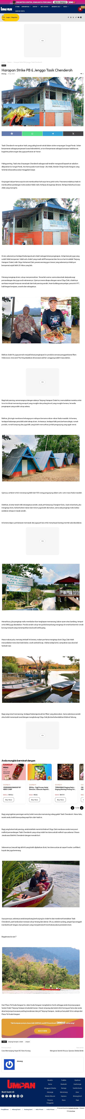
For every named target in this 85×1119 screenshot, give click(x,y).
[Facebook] (68, 17)
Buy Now (8, 800)
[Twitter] (73, 17)
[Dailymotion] (81, 17)
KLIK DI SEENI (42, 1031)
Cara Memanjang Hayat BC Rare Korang (16, 1051)
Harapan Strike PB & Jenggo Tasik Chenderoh (37, 70)
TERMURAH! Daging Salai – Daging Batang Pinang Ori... (65, 788)
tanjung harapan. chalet (15, 1041)
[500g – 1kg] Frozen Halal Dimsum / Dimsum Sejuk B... (39, 788)
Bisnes (10, 62)
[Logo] (6, 9)
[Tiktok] (76, 17)
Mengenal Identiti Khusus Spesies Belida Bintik (66, 1051)
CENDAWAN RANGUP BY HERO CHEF (12, 788)
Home (3, 62)
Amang (4, 74)
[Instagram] (71, 17)
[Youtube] (78, 17)
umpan (27, 1041)
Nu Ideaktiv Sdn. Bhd (73, 1108)
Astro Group (72, 1111)
